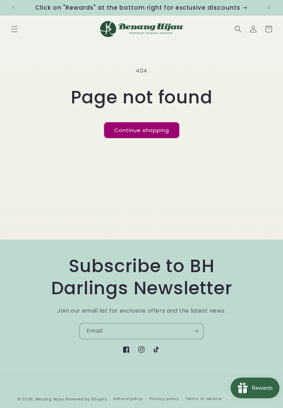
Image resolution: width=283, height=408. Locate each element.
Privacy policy (164, 398)
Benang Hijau (51, 399)
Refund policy (128, 398)
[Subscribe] (195, 331)
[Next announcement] (269, 7)
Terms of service (203, 398)
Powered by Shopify (86, 399)
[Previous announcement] (13, 7)
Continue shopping (141, 130)
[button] (14, 29)
